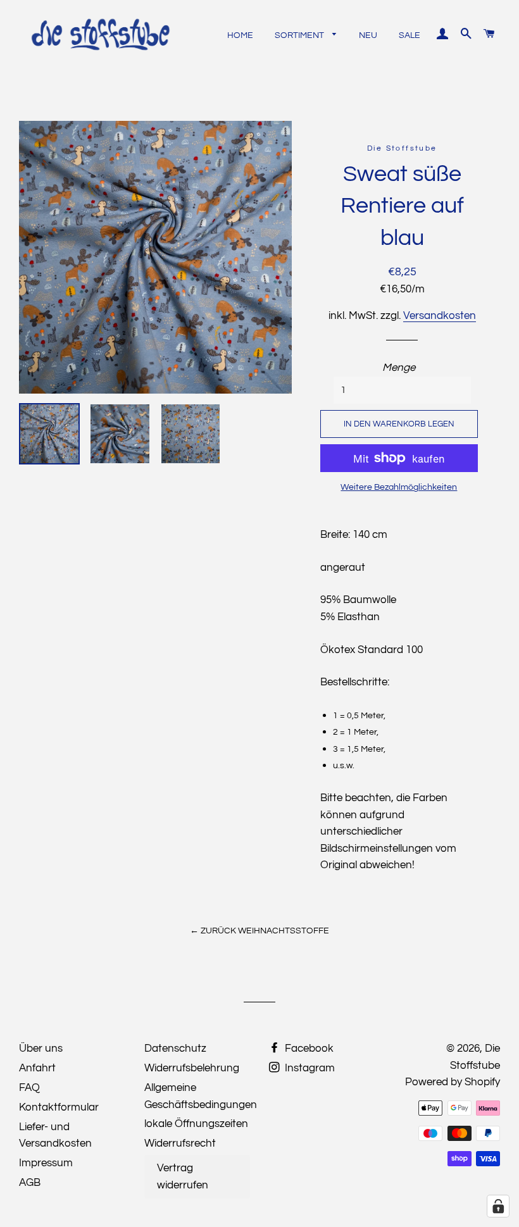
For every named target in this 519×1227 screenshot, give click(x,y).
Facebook (308, 1048)
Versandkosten (439, 315)
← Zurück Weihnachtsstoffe (259, 930)
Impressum (46, 1163)
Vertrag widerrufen (182, 1176)
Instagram (308, 1068)
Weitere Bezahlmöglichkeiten (399, 487)
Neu (368, 35)
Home (240, 35)
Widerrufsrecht (180, 1143)
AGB (30, 1182)
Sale (409, 35)
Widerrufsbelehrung (191, 1068)
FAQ (29, 1087)
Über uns (41, 1048)
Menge (398, 367)
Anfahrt (37, 1068)
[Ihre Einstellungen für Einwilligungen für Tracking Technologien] (498, 1206)
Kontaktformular (59, 1107)
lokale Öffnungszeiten (196, 1124)
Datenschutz (175, 1048)
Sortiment (300, 35)
